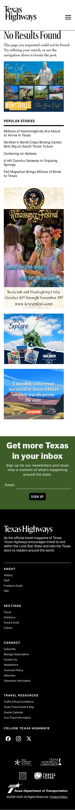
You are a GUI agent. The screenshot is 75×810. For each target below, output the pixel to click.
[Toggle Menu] (68, 17)
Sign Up (37, 497)
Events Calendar (13, 712)
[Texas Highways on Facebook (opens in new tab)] (8, 738)
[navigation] (68, 17)
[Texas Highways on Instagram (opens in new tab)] (18, 738)
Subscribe (10, 649)
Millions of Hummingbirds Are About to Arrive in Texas (32, 133)
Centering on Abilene (20, 154)
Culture (8, 628)
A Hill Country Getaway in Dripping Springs (30, 163)
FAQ (6, 591)
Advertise (9, 675)
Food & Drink (11, 622)
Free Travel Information (17, 717)
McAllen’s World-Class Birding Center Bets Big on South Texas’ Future (33, 144)
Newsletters (11, 665)
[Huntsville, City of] (34, 110)
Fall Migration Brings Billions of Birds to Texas (32, 174)
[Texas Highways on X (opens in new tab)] (29, 738)
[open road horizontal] (34, 417)
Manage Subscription (16, 654)
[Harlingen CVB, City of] (34, 362)
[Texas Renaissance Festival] (34, 307)
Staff (6, 580)
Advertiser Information (17, 680)
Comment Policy (13, 670)
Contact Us (10, 659)
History (8, 575)
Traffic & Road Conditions (19, 701)
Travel (7, 612)
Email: (10, 485)
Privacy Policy (58, 797)
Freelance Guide (13, 585)
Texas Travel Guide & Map (19, 707)
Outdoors (9, 617)
